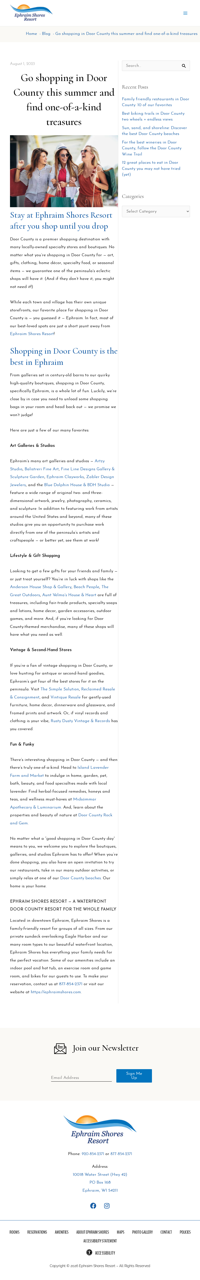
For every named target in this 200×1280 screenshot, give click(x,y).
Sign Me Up (134, 1076)
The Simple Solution (59, 689)
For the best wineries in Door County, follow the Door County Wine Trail (151, 148)
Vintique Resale (65, 697)
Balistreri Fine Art (42, 469)
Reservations (37, 1232)
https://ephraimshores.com (56, 992)
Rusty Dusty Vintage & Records (80, 721)
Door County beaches (80, 878)
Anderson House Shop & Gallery (40, 587)
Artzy (100, 461)
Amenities (62, 1232)
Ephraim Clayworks (65, 477)
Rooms (15, 1232)
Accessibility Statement (100, 1241)
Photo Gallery (142, 1232)
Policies (185, 1232)
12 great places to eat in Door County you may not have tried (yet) (151, 169)
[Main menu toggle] (185, 13)
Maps (120, 1232)
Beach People (86, 587)
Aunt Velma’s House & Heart (69, 595)
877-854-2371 (70, 984)
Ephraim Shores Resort (32, 334)
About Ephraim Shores (92, 1232)
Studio (16, 469)
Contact (166, 1232)
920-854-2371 (93, 1154)
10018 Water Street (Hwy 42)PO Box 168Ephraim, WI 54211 (100, 1183)
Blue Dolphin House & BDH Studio (77, 485)
